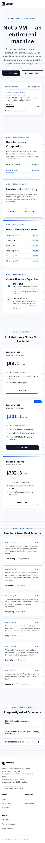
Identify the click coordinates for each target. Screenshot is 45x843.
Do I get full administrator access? (19, 742)
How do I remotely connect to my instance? (18, 722)
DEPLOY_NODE (22, 447)
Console (5, 808)
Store (4, 799)
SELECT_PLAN (11, 73)
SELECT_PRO (22, 503)
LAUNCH (22, 391)
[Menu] (41, 4)
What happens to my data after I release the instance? (21, 732)
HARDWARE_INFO (32, 73)
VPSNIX (9, 3)
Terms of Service (8, 824)
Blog (27, 799)
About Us (5, 820)
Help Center (29, 803)
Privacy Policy (7, 828)
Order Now (6, 803)
